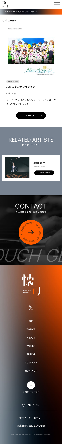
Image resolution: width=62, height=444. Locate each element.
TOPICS (31, 329)
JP (29, 405)
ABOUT (31, 337)
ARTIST (31, 354)
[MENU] (56, 4)
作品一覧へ (11, 21)
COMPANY (31, 362)
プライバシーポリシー (31, 418)
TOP (4, 12)
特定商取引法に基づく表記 (31, 425)
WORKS (12, 12)
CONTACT (31, 370)
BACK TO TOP (31, 392)
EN (37, 405)
